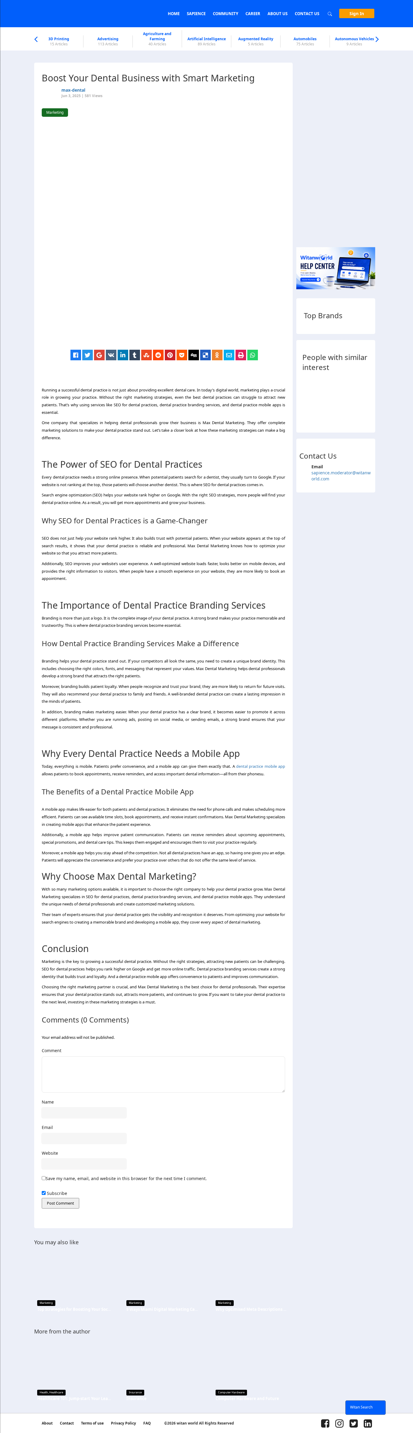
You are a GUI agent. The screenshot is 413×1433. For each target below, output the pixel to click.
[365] (307, 416)
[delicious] (205, 355)
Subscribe (56, 1193)
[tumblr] (134, 355)
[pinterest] (170, 355)
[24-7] (346, 400)
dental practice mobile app (260, 766)
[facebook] (75, 355)
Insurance (135, 1392)
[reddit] (158, 355)
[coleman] (364, 416)
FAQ (147, 1423)
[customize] (307, 400)
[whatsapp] (252, 355)
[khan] (307, 383)
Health (44, 1392)
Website (50, 1153)
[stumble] (146, 355)
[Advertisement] (166, 307)
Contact (67, 1423)
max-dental (73, 90)
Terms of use (92, 1423)
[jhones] (346, 416)
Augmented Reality (255, 41)
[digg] (193, 355)
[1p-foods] (364, 383)
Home (174, 13)
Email (47, 1127)
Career (253, 13)
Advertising (108, 41)
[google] (99, 355)
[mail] (229, 355)
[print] (241, 355)
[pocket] (182, 355)
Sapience (196, 13)
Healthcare (56, 1392)
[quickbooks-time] (326, 416)
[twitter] (87, 355)
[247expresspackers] (364, 400)
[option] (58, 41)
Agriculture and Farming (157, 39)
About (47, 1423)
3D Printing (58, 41)
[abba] (326, 383)
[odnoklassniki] (217, 355)
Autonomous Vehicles (354, 41)
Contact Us (307, 13)
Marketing (46, 1303)
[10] (346, 383)
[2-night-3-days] (326, 400)
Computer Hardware (231, 1392)
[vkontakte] (111, 355)
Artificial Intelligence (206, 41)
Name (48, 1102)
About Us (278, 13)
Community (225, 13)
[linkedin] (123, 355)
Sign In (357, 13)
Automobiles (305, 41)
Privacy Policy (123, 1423)
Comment (51, 1050)
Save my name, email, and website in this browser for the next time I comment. (126, 1178)
